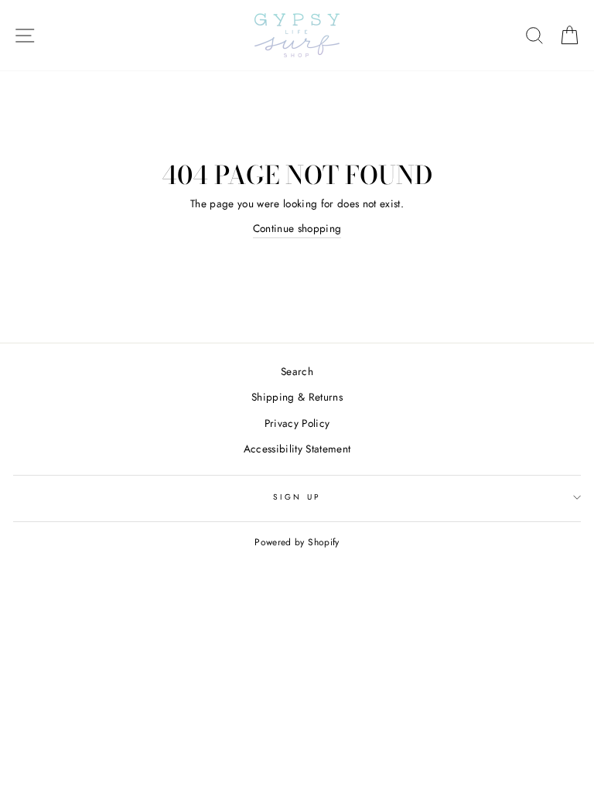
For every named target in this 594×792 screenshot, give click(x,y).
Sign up (296, 497)
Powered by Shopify (296, 542)
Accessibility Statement (297, 448)
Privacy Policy (297, 423)
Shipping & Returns (297, 397)
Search (297, 371)
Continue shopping (297, 228)
